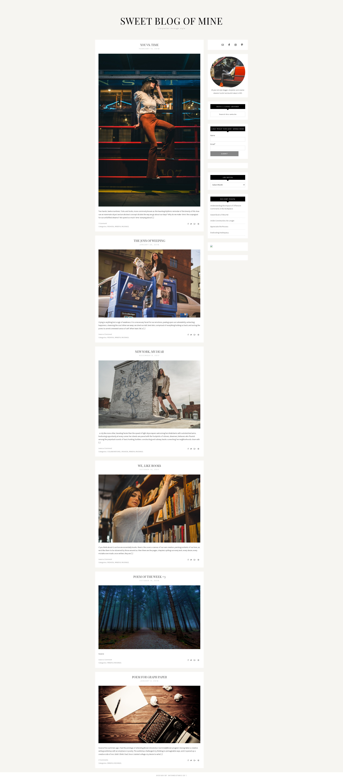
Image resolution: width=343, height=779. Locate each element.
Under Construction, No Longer (222, 221)
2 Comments (103, 760)
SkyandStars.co (176, 775)
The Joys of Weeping (149, 241)
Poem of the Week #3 (149, 577)
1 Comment (102, 223)
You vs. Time (149, 45)
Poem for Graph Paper (149, 677)
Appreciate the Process (219, 227)
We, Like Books (149, 466)
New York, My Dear (149, 352)
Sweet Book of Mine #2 (219, 215)
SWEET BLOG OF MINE (171, 20)
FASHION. (110, 226)
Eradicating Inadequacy (219, 233)
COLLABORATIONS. (114, 452)
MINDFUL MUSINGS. (122, 226)
